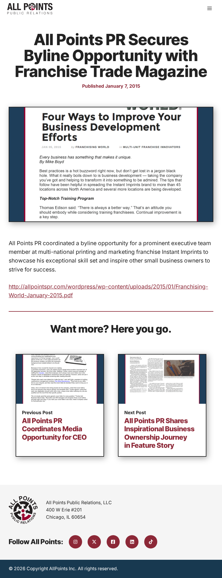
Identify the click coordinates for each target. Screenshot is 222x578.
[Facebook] (113, 541)
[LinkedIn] (132, 541)
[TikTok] (151, 541)
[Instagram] (75, 541)
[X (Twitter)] (94, 541)
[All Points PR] (30, 8)
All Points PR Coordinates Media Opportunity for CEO (54, 428)
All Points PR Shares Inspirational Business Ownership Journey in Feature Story (159, 433)
